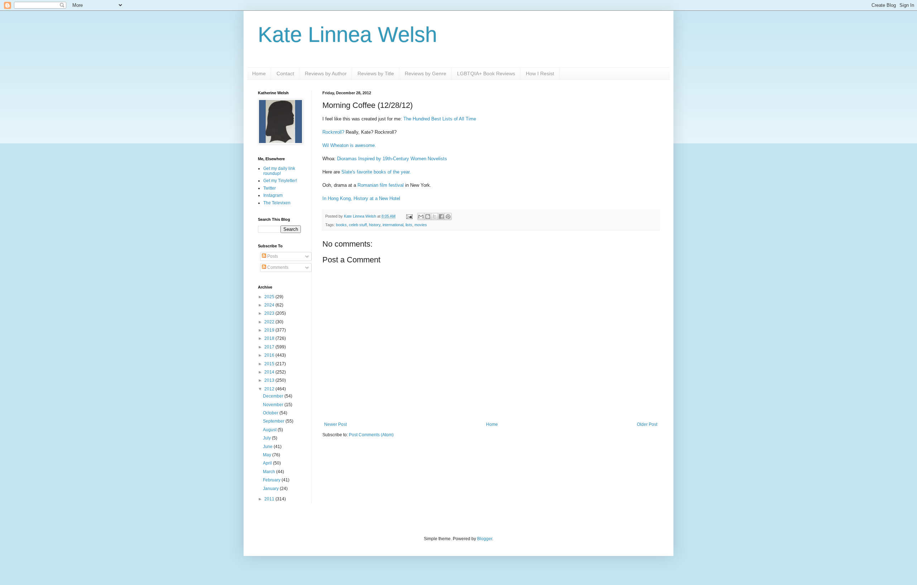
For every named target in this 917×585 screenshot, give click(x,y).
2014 (269, 372)
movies (420, 225)
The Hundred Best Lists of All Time (439, 119)
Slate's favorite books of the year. (376, 172)
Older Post (647, 424)
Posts (272, 256)
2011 (269, 498)
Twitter (269, 188)
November (273, 404)
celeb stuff (358, 225)
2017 (269, 346)
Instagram (273, 195)
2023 (269, 313)
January (271, 488)
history (374, 225)
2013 (269, 380)
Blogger (484, 538)
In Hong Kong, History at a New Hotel (361, 198)
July (267, 438)
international (393, 225)
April (268, 463)
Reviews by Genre (425, 73)
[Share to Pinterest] (448, 216)
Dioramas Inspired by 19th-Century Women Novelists (392, 158)
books (341, 225)
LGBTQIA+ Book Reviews (486, 73)
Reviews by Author (326, 73)
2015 (269, 363)
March (269, 471)
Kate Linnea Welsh (347, 35)
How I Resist (540, 73)
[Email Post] (409, 216)
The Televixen (277, 202)
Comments (277, 267)
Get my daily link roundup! (279, 171)
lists (408, 225)
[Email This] (420, 216)
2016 (269, 355)
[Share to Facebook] (441, 216)
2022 (269, 321)
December (273, 396)
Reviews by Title (375, 73)
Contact (285, 73)
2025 (269, 296)
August (270, 429)
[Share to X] (434, 216)
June (268, 446)
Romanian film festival (380, 185)
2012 (269, 388)
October (271, 412)
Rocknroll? (333, 132)
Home (259, 73)
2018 (269, 338)
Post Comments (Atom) (371, 434)
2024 (269, 305)
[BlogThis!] (427, 216)
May (267, 454)
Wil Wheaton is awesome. (349, 145)
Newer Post (335, 424)
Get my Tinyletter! (280, 180)
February (272, 479)
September (274, 421)
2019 (269, 330)
